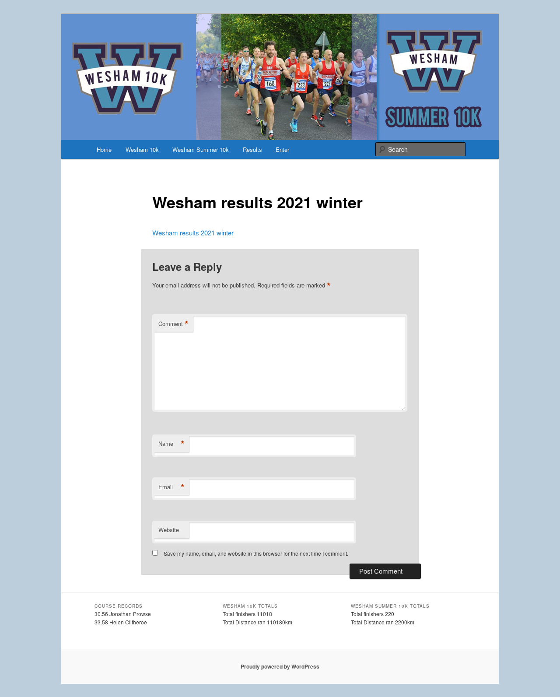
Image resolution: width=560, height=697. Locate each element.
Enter (282, 149)
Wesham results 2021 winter (193, 232)
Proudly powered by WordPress (280, 666)
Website (168, 529)
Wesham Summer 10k (200, 149)
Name (171, 444)
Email (171, 487)
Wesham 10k (142, 149)
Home (104, 149)
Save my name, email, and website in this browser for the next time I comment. (256, 553)
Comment (173, 324)
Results (252, 149)
